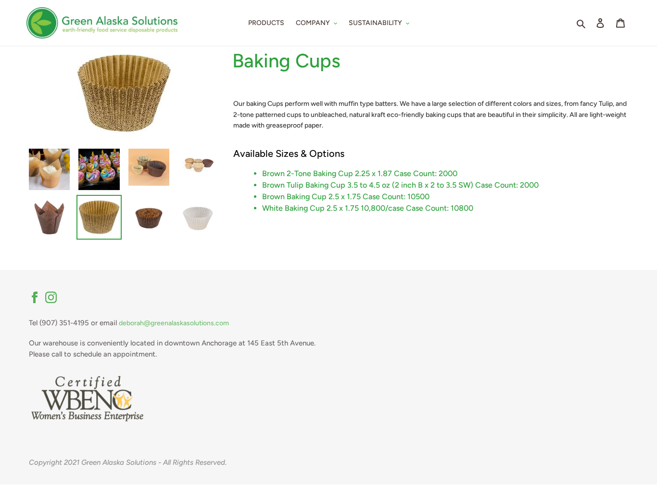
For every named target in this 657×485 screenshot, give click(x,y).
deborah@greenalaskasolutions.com (174, 323)
